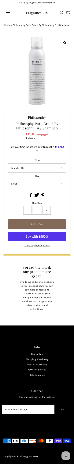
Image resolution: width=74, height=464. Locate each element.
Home (7, 25)
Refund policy (37, 374)
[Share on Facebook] (31, 196)
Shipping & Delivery (37, 359)
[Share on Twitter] (37, 196)
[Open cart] (68, 12)
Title (37, 160)
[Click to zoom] (65, 43)
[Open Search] (61, 12)
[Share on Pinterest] (42, 196)
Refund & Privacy (37, 364)
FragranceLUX (37, 12)
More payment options (37, 245)
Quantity (37, 202)
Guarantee (37, 354)
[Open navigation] (11, 12)
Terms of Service (37, 369)
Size (37, 176)
